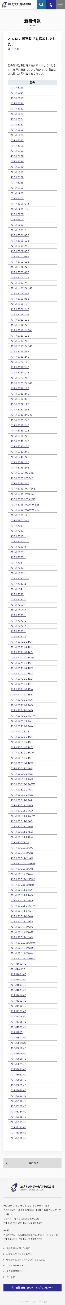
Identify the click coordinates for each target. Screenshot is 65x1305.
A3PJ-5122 (17, 156)
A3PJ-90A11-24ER (21, 684)
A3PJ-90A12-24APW (23, 715)
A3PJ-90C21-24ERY (22, 884)
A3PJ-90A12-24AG (22, 705)
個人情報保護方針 (15, 1271)
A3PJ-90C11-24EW (22, 837)
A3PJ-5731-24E (20, 393)
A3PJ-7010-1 (18, 536)
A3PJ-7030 (17, 567)
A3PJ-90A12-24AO (22, 710)
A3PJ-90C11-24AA (21, 800)
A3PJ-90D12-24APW (23, 942)
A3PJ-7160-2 (18, 636)
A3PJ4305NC (18, 1016)
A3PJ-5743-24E (20, 457)
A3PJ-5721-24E (20, 356)
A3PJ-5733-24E (20, 420)
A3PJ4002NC (18, 979)
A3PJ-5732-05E (20, 399)
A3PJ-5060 (17, 135)
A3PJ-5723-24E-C (21, 383)
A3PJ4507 (17, 1032)
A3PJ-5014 (17, 92)
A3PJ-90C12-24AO (22, 858)
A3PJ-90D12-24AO (22, 937)
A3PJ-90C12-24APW (23, 863)
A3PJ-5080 (17, 140)
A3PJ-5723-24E (20, 378)
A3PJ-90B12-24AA (21, 768)
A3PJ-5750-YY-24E (22, 478)
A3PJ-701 (16, 525)
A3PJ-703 (16, 562)
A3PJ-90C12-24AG (22, 852)
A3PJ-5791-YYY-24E (23, 499)
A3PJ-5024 (17, 119)
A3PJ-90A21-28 (20, 731)
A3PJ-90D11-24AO (22, 900)
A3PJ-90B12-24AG (22, 773)
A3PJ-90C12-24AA (22, 847)
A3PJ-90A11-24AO (22, 652)
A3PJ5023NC (18, 1074)
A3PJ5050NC (18, 1079)
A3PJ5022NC (18, 1069)
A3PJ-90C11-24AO (22, 810)
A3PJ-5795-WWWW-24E (25, 509)
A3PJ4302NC (18, 1011)
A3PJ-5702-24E (20, 267)
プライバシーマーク (16, 1265)
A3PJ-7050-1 (18, 604)
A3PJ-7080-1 (18, 631)
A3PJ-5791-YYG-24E (23, 494)
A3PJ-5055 (17, 129)
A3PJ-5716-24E (20, 351)
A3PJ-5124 (17, 161)
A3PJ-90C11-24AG (22, 805)
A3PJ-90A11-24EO (22, 678)
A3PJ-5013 (17, 87)
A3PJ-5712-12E (20, 319)
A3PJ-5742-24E (20, 451)
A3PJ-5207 (17, 214)
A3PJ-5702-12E (20, 261)
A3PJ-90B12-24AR (22, 789)
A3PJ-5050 (17, 124)
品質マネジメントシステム (19, 1254)
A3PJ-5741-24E (20, 441)
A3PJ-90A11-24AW (22, 668)
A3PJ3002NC (18, 963)
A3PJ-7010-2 (18, 546)
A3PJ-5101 (17, 145)
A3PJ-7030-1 (18, 573)
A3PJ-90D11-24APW (23, 905)
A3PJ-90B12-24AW (22, 794)
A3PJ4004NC (18, 985)
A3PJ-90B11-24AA (21, 736)
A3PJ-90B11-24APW (23, 752)
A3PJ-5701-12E (20, 240)
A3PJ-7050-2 (18, 610)
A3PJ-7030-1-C (20, 578)
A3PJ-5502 (17, 219)
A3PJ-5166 (17, 187)
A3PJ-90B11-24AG (22, 742)
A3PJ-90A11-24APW (23, 657)
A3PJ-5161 (17, 172)
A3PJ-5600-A (18, 230)
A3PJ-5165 (17, 182)
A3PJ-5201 (17, 193)
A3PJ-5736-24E (20, 436)
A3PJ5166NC (18, 1138)
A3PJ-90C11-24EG (22, 831)
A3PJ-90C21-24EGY (23, 879)
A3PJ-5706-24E (20, 309)
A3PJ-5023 (17, 114)
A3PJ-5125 (17, 166)
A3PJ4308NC (18, 1021)
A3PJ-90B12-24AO (22, 779)
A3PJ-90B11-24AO (22, 747)
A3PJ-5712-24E (20, 325)
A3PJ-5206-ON (19, 209)
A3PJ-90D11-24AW (22, 916)
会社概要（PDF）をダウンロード (35, 1287)
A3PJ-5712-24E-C (21, 330)
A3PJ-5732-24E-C (21, 414)
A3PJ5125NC (18, 1116)
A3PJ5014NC (18, 1053)
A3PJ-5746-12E (20, 462)
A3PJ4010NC (18, 995)
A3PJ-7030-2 (18, 583)
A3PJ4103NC (18, 1006)
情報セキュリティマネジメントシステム (25, 1260)
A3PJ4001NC (18, 974)
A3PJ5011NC (18, 1043)
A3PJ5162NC (18, 1127)
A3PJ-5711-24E (20, 314)
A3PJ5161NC (18, 1122)
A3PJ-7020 (17, 552)
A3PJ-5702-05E (20, 251)
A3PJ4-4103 (18, 969)
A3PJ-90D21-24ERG (23, 958)
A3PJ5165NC (18, 1132)
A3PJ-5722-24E (20, 367)
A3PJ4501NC (18, 1027)
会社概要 (10, 1277)
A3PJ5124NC (18, 1111)
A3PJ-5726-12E (20, 388)
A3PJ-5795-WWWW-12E (25, 504)
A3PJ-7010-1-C (20, 541)
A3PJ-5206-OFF (20, 203)
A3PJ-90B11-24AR (21, 758)
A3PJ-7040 (17, 594)
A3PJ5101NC (18, 1095)
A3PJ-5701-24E (20, 245)
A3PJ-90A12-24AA (21, 699)
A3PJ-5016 (17, 98)
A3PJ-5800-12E (20, 515)
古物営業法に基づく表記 (18, 1248)
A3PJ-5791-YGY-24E (23, 488)
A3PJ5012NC (18, 1048)
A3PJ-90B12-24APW (23, 784)
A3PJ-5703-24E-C (21, 288)
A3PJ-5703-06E (20, 272)
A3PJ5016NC (18, 1058)
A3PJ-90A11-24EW (22, 689)
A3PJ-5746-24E (20, 467)
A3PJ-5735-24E (20, 425)
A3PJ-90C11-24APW (23, 816)
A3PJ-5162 (17, 177)
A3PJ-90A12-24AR (22, 721)
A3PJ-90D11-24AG (22, 895)
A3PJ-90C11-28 (20, 842)
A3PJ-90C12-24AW (22, 874)
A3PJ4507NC (18, 1037)
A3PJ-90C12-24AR (22, 868)
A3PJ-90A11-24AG (22, 647)
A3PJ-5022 (17, 108)
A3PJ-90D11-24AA (21, 889)
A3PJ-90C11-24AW (22, 826)
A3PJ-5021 (17, 103)
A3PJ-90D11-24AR (22, 911)
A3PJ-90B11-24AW (22, 763)
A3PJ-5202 (17, 198)
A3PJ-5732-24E (20, 409)
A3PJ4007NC (18, 990)
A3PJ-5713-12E (20, 335)
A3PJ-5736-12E (20, 430)
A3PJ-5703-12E (20, 277)
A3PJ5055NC (18, 1085)
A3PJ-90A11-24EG (22, 673)
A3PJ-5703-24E (20, 283)
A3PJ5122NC (18, 1106)
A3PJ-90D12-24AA (22, 926)
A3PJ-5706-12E (20, 304)
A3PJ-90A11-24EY (21, 694)
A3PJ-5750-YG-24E (22, 472)
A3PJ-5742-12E (20, 446)
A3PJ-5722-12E (20, 362)
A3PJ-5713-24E (20, 341)
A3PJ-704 (16, 589)
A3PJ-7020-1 (18, 557)
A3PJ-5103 (17, 150)
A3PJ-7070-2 (18, 626)
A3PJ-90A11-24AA (21, 641)
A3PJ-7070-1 (18, 620)
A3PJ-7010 (17, 530)
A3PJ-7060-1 (18, 615)
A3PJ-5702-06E (20, 256)
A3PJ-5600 (17, 224)
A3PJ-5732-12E (20, 404)
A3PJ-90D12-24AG (22, 932)
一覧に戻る (32, 1163)
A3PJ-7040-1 (18, 599)
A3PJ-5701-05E (20, 235)
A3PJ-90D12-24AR (22, 948)
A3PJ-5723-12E (20, 372)
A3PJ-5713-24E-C (21, 346)
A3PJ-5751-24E (20, 483)
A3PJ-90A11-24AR (21, 663)
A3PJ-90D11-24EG (22, 921)
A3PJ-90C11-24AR (22, 821)
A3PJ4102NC (18, 1000)
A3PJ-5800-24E (20, 520)
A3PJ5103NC (18, 1101)
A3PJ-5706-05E (20, 298)
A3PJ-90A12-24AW (22, 726)
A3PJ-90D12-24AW (22, 953)
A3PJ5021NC (18, 1064)
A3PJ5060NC (18, 1090)
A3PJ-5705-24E (20, 293)
